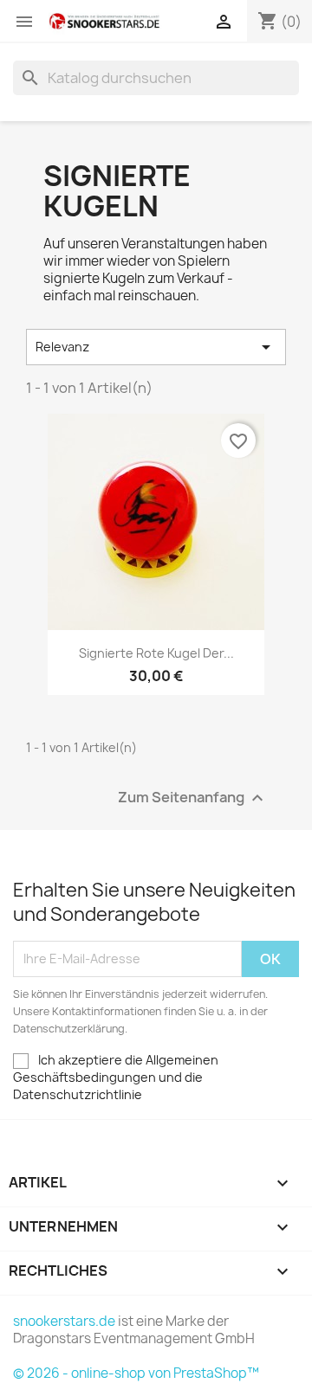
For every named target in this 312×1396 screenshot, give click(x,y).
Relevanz (156, 347)
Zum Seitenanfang (193, 797)
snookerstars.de (64, 1321)
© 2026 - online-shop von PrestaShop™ (136, 1373)
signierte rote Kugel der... (156, 653)
